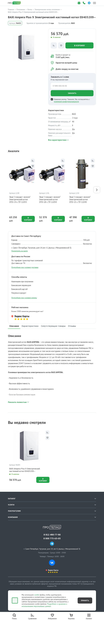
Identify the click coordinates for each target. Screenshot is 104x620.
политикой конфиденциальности (66, 101)
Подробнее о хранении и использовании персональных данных (44, 605)
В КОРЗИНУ (79, 45)
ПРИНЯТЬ (85, 600)
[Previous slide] (7, 190)
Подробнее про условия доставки (24, 267)
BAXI (73, 23)
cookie (36, 595)
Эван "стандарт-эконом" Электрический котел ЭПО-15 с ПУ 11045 (79, 199)
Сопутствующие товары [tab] (53, 325)
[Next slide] (97, 190)
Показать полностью (17, 402)
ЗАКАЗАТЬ (72, 93)
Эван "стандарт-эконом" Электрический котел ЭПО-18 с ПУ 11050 (49, 199)
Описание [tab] (14, 325)
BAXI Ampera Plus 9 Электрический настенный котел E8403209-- (24, 469)
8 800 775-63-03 (52, 538)
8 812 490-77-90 (52, 534)
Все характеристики (57, 140)
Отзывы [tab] (72, 325)
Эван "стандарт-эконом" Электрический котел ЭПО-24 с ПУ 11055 (19, 199)
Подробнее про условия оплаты (24, 298)
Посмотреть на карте (19, 251)
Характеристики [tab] (30, 325)
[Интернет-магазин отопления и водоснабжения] (14, 3)
